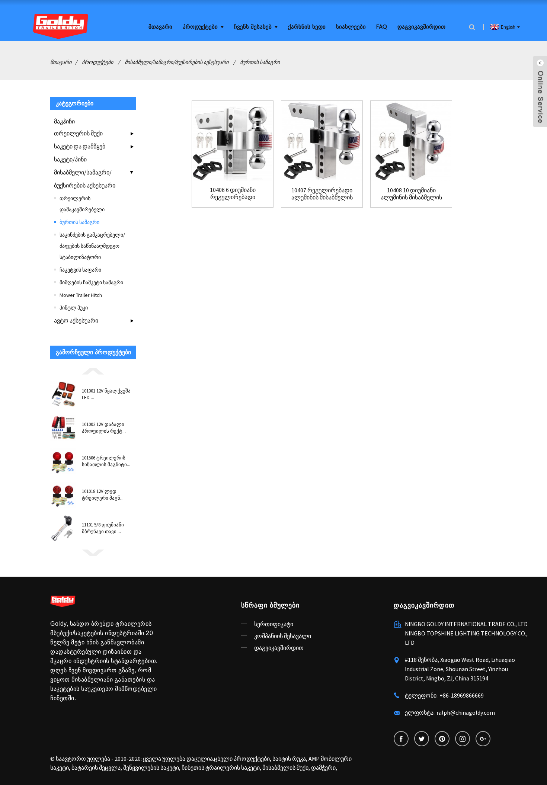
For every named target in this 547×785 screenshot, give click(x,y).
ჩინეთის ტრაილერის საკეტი (221, 767)
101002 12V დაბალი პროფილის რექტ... (104, 427)
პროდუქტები (200, 27)
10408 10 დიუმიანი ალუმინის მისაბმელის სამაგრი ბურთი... (411, 194)
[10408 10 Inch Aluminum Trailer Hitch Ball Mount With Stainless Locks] (411, 141)
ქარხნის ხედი (307, 27)
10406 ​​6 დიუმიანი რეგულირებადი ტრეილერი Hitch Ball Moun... (233, 193)
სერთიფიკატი (273, 624)
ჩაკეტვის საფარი (80, 269)
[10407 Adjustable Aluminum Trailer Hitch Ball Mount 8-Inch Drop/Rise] (322, 141)
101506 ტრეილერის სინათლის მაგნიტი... (106, 461)
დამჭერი (323, 767)
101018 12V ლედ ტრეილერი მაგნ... (103, 494)
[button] (93, 371)
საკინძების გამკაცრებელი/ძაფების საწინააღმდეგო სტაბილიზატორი (92, 245)
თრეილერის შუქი (78, 133)
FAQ (381, 27)
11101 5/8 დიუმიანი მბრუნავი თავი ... (103, 528)
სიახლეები (351, 27)
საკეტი (59, 767)
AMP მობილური (330, 758)
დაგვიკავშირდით (421, 27)
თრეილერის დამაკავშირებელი (82, 204)
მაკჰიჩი (64, 121)
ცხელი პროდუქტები (242, 758)
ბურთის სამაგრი (260, 62)
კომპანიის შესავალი (282, 636)
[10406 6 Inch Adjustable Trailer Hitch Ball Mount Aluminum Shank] (232, 141)
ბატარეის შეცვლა (96, 767)
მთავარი (160, 27)
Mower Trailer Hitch (81, 295)
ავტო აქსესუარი (76, 320)
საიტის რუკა (289, 758)
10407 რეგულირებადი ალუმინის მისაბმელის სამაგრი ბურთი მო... (322, 194)
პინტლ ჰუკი (74, 307)
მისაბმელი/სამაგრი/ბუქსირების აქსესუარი (176, 62)
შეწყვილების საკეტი (151, 767)
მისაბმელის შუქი (285, 767)
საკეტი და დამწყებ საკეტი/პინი (79, 152)
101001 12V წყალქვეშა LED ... (106, 394)
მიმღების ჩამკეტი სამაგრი (91, 282)
